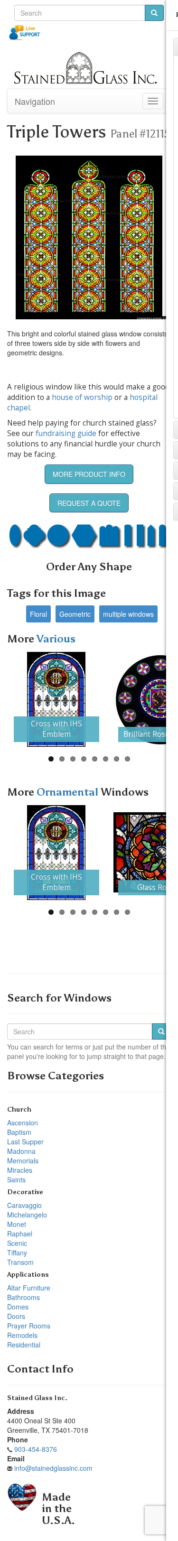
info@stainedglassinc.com (53, 1468)
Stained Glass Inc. (37, 1398)
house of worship (82, 397)
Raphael (19, 1233)
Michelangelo (27, 1214)
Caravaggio (24, 1205)
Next (154, 699)
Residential (23, 1344)
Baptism (19, 1132)
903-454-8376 (35, 1449)
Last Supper (25, 1141)
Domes (17, 1306)
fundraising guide (66, 433)
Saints (16, 1179)
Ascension (22, 1122)
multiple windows (128, 614)
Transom (20, 1262)
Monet (16, 1224)
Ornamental (69, 792)
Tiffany (17, 1252)
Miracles (19, 1170)
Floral (38, 614)
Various (56, 638)
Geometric (75, 614)
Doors (16, 1316)
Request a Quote (89, 503)
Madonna (21, 1151)
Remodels (22, 1335)
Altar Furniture (28, 1287)
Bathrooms (23, 1297)
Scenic (17, 1243)
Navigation (35, 101)
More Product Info (89, 474)
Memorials (22, 1160)
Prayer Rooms (28, 1325)
